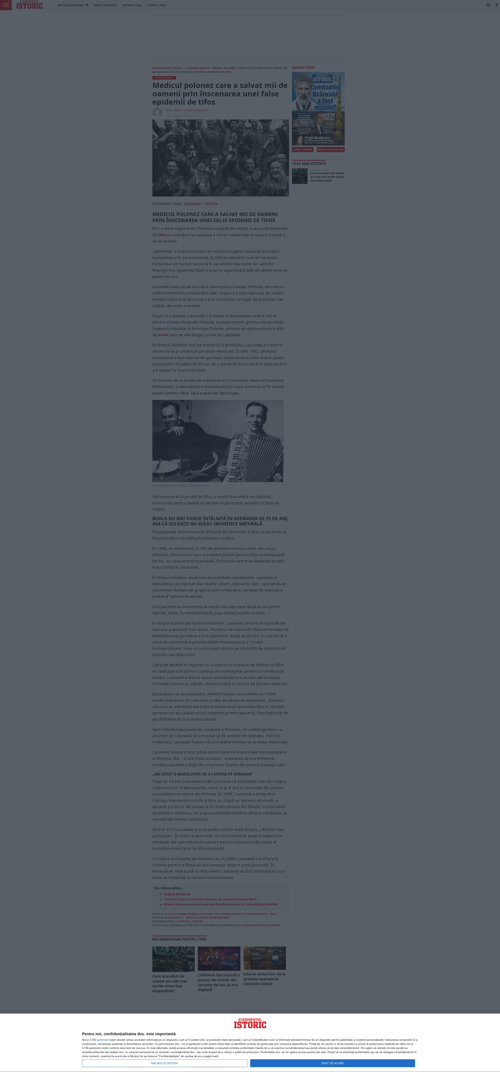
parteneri (102, 1039)
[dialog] (250, 1043)
